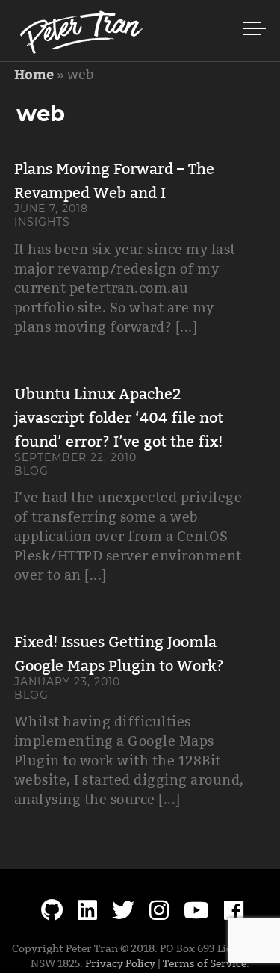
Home (34, 73)
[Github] (52, 910)
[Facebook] (233, 910)
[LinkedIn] (87, 910)
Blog (31, 471)
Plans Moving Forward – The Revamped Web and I (114, 181)
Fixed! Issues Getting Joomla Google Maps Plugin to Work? (119, 654)
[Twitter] (123, 910)
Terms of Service (204, 963)
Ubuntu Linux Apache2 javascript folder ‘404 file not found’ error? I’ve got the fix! (118, 418)
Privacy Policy (120, 963)
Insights (42, 222)
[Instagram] (159, 910)
